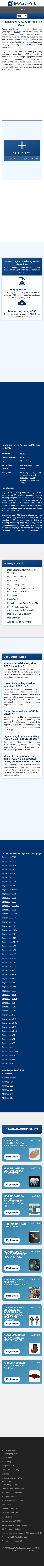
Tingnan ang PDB (9, 974)
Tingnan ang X (7, 1047)
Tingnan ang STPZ (9, 1011)
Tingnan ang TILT (9, 1015)
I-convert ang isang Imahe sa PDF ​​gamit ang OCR (22, 1533)
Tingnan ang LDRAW (10, 942)
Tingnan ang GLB (9, 910)
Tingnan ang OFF (9, 966)
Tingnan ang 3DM (9, 857)
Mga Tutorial (7, 1458)
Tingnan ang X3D (9, 1055)
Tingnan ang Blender (10, 889)
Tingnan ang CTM (9, 894)
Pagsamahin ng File (10, 1509)
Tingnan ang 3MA (9, 865)
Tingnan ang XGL (9, 1059)
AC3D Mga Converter (28, 472)
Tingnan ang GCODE (10, 906)
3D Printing (6, 1462)
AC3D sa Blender (9, 1078)
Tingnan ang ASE (9, 885)
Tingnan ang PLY (8, 978)
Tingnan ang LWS (9, 950)
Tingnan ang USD (9, 1019)
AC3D (16, 32)
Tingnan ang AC (8, 877)
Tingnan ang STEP (9, 999)
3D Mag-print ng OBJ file (12, 1521)
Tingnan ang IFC (8, 922)
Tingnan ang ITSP (9, 926)
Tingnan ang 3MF (9, 869)
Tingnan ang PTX (9, 991)
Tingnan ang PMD (9, 982)
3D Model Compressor (11, 1497)
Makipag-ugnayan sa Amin (12, 1478)
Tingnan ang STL (8, 1003)
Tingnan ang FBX (9, 902)
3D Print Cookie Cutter (11, 1529)
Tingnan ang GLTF (9, 918)
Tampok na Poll (8, 1466)
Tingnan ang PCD (9, 970)
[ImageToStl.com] (22, 3)
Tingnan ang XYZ (9, 1063)
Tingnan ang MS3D (9, 958)
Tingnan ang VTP (9, 1039)
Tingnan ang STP (9, 1007)
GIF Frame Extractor (10, 1513)
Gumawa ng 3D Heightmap (13, 1488)
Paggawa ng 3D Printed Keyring (14, 1537)
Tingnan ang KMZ (9, 938)
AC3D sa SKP (7, 1094)
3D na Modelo (25, 461)
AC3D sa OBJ (7, 1090)
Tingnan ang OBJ (9, 962)
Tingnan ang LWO (9, 946)
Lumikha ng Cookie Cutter (12, 1484)
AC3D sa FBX (7, 1082)
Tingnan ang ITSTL (9, 930)
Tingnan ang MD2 (9, 954)
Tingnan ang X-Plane (10, 1051)
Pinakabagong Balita (10, 1454)
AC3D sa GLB (7, 1086)
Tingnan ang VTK (9, 1035)
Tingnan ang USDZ (9, 1023)
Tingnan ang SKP (9, 995)
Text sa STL (6, 1505)
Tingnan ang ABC (9, 873)
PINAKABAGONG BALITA (22, 1129)
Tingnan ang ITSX (9, 934)
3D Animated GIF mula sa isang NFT (16, 1525)
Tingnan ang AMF (9, 881)
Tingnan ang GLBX (9, 914)
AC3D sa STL (7, 1098)
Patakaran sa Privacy (10, 1470)
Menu (22, 9)
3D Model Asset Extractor (12, 1493)
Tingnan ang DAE (9, 898)
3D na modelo (31, 44)
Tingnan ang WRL (9, 1043)
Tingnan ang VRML (9, 1031)
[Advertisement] (22, 95)
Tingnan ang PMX (9, 986)
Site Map (5, 1474)
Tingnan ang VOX (9, 1027)
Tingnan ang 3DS (9, 861)
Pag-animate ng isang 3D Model (14, 1541)
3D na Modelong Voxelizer (12, 1501)
